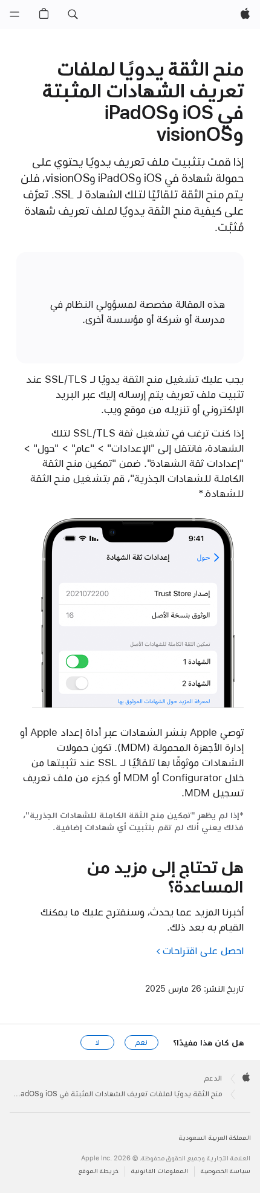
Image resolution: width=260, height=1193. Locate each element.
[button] (72, 14)
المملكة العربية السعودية (215, 1137)
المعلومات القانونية (159, 1171)
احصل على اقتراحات (203, 950)
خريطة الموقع (99, 1171)
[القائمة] (14, 14)
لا (98, 1042)
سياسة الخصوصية (225, 1171)
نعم (141, 1042)
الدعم (213, 1078)
